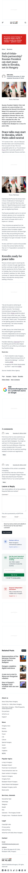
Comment (5, 494)
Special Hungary (7, 742)
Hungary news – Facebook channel (12, 815)
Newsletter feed (6, 799)
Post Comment (7, 532)
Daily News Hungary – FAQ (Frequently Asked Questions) (13, 707)
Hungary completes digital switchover (9, 667)
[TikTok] (14, 870)
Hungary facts (6, 779)
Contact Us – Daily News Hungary (12, 704)
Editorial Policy (6, 830)
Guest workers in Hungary (9, 773)
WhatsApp (5, 801)
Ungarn (4, 748)
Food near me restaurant (9, 768)
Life (3, 737)
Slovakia (20, 376)
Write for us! (5, 714)
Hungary (8, 376)
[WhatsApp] (16, 870)
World (3, 745)
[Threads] (25, 870)
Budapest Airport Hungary (9, 781)
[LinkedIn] (2, 870)
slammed (17, 342)
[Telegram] (19, 870)
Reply (4, 454)
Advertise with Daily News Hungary (12, 832)
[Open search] (25, 22)
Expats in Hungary (7, 776)
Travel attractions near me (9, 770)
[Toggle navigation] (3, 23)
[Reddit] (22, 870)
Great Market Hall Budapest (10, 784)
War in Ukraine (15, 379)
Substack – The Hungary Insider (11, 812)
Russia (15, 376)
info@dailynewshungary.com (10, 844)
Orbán (13, 313)
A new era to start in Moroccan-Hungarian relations (10, 676)
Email (17, 517)
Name (4, 517)
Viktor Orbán (6, 379)
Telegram (4, 804)
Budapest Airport (7, 765)
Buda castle (5, 790)
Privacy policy (6, 827)
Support (4, 717)
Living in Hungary (7, 762)
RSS (3, 810)
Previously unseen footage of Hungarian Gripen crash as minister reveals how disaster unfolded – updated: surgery (13, 39)
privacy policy (16, 578)
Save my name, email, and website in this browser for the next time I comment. (15, 525)
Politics (4, 728)
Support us (12, 595)
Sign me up (14, 575)
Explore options (13, 546)
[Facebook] (5, 870)
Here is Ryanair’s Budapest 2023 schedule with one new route (10, 685)
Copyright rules (6, 824)
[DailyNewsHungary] (14, 22)
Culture (4, 739)
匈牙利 (4, 753)
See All (24, 650)
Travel (3, 734)
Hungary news (6, 726)
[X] (11, 870)
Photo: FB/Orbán (14, 99)
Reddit (4, 807)
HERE (11, 362)
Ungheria (4, 750)
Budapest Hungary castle (9, 787)
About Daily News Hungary (10, 701)
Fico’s (4, 150)
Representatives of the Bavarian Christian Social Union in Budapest (10, 659)
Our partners (5, 711)
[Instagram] (8, 870)
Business (4, 731)
